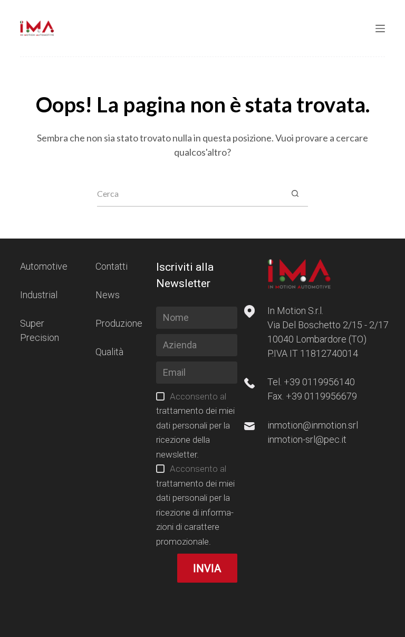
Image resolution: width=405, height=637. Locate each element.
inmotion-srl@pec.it (306, 439)
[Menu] (380, 28)
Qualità (109, 351)
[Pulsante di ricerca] (295, 193)
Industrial (38, 294)
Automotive (44, 266)
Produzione (118, 323)
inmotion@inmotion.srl (312, 425)
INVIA (207, 568)
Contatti (111, 266)
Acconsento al (195, 425)
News (107, 294)
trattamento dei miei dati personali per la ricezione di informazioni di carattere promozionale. (195, 512)
